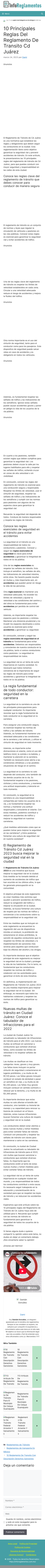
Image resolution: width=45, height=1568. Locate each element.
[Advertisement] (22, 100)
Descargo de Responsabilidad (22, 1551)
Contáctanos (31, 1555)
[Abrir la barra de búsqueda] (42, 13)
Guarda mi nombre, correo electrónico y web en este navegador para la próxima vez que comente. (23, 1522)
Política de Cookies (22, 1547)
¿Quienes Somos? (16, 1555)
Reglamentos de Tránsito (18, 1445)
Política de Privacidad (28, 1544)
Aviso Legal (12, 1544)
